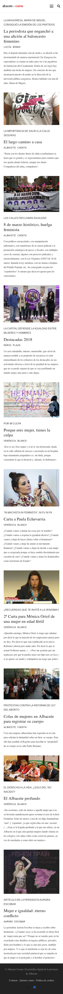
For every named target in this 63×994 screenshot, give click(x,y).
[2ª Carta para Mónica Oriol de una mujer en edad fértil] (31, 587)
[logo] (12, 6)
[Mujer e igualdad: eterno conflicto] (31, 872)
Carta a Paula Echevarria (24, 519)
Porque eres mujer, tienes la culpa (27, 432)
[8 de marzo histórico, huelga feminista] (31, 194)
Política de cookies (45, 980)
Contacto (13, 980)
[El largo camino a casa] (31, 109)
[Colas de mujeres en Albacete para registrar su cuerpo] (31, 683)
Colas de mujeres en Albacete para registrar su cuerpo (29, 718)
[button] (51, 6)
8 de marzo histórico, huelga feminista (28, 226)
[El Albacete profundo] (31, 768)
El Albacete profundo (22, 798)
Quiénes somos (27, 980)
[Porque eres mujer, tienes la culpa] (31, 399)
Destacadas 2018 (18, 339)
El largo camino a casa (23, 141)
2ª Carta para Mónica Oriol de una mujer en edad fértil (29, 618)
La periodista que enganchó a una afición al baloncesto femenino (28, 36)
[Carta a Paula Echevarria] (31, 487)
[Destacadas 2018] (31, 303)
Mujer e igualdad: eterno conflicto (25, 913)
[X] (28, 987)
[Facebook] (34, 987)
